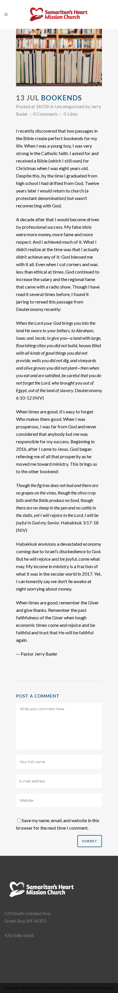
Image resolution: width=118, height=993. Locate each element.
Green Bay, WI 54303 (25, 920)
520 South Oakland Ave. (27, 913)
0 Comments (45, 114)
